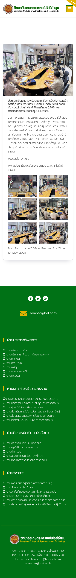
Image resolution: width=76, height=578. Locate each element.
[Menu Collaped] (69, 8)
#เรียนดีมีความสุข (18, 159)
